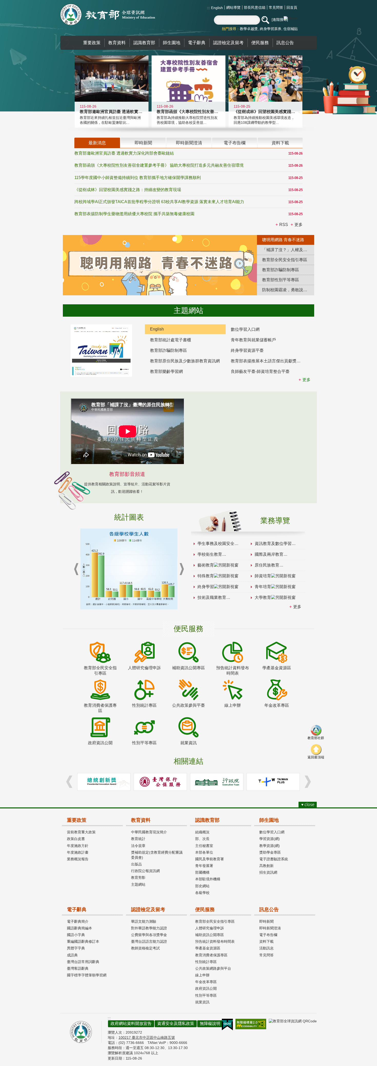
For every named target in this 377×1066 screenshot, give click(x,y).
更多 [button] (298, 224)
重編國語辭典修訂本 (83, 941)
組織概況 (202, 832)
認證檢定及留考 (148, 909)
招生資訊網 (268, 872)
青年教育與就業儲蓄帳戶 (253, 340)
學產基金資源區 (207, 948)
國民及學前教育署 (209, 859)
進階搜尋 (280, 19)
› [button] (181, 569)
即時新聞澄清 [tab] (189, 142)
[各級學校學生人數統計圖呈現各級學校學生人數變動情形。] (129, 569)
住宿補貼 (290, 29)
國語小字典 (76, 935)
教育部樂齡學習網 (166, 371)
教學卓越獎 (249, 29)
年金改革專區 (206, 982)
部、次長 (202, 839)
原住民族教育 (267, 565)
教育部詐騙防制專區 (168, 350)
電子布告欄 (268, 935)
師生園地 (269, 820)
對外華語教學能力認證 (149, 928)
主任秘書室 (204, 846)
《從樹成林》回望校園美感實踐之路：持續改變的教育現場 (127, 189)
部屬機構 (202, 872)
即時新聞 (266, 921)
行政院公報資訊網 (145, 871)
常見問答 (276, 7)
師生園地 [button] (171, 42)
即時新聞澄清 (270, 928)
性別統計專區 (206, 962)
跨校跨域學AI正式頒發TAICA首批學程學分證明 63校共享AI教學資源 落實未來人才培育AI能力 (159, 202)
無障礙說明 (210, 1023)
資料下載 (266, 941)
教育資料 (141, 820)
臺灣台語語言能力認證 (149, 941)
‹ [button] (76, 569)
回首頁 (291, 7)
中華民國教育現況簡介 (149, 832)
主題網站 (138, 884)
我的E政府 (227, 1025)
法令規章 (138, 846)
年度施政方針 (77, 846)
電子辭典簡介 (77, 921)
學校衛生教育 (209, 554)
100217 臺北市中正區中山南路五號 (146, 1037)
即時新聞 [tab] (143, 142)
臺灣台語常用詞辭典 (83, 962)
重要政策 (76, 820)
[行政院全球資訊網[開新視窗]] (216, 782)
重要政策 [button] (92, 42)
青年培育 (263, 586)
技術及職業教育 (211, 597)
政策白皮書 (76, 839)
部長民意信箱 (254, 7)
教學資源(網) (269, 846)
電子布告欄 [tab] (234, 142)
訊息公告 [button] (285, 42)
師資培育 (263, 576)
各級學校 (202, 893)
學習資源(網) (269, 839)
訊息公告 (269, 909)
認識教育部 (207, 820)
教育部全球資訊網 (107, 14)
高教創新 (266, 866)
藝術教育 (205, 565)
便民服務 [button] (260, 42)
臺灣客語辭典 (77, 968)
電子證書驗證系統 (273, 859)
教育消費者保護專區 (211, 955)
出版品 (136, 864)
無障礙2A (250, 1024)
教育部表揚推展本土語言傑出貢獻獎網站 (268, 361)
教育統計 (138, 839)
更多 (297, 607)
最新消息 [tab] (97, 142)
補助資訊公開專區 (209, 935)
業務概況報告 (77, 859)
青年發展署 (204, 866)
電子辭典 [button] (196, 42)
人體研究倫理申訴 (209, 928)
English (216, 8)
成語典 (72, 955)
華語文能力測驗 (143, 921)
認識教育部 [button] (144, 42)
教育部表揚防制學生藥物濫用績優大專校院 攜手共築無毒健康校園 (134, 214)
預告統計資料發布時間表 (215, 941)
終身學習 (205, 586)
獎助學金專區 (270, 852)
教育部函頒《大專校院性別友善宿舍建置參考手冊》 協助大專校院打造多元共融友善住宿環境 (159, 165)
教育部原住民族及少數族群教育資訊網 (185, 361)
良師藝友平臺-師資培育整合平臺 (260, 371)
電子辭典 (76, 909)
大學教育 (263, 597)
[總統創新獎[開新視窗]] (104, 782)
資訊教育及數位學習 (273, 543)
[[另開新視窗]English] (101, 350)
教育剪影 (138, 877)
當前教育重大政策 (81, 832)
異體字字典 (76, 948)
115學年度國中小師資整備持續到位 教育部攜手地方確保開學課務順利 (137, 177)
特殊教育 (205, 576)
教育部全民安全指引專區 (215, 921)
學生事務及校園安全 (215, 543)
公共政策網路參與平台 (213, 968)
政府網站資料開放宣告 (131, 1023)
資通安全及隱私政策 (175, 1023)
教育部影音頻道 (127, 474)
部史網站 (202, 886)
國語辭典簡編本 (79, 928)
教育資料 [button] (117, 42)
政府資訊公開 (206, 988)
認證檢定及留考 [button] (228, 42)
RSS (283, 224)
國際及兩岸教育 (269, 554)
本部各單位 (204, 852)
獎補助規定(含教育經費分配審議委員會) (157, 855)
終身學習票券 (270, 29)
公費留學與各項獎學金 (149, 935)
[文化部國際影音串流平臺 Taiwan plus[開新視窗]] (273, 782)
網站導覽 (233, 7)
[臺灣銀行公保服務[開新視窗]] (160, 782)
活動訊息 (266, 948)
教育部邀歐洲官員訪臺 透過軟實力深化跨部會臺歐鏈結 (124, 153)
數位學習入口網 (245, 329)
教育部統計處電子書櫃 (170, 340)
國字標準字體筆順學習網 (86, 975)
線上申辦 (202, 975)
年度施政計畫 (77, 852)
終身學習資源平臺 (247, 350)
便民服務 (205, 909)
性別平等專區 (206, 995)
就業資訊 (202, 1002)
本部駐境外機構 (207, 879)
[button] (265, 20)
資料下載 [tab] (280, 142)
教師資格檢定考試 (145, 948)
